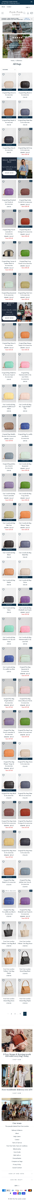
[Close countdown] (31, 19)
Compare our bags (17, 1161)
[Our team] (17, 1109)
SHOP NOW (9, 173)
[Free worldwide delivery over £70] (17, 1075)
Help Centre (17, 1136)
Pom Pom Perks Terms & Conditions (17, 1146)
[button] (3, 74)
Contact (9, 7)
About (3, 7)
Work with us (17, 1155)
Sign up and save (16, 1173)
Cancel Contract (17, 1168)
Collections (19, 60)
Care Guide (17, 1152)
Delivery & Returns (17, 1130)
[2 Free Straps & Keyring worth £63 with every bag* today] (17, 1040)
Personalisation (17, 1158)
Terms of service (17, 1143)
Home (12, 60)
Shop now (17, 1060)
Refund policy (17, 1149)
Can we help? (16, 1180)
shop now (17, 1093)
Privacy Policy (17, 1164)
